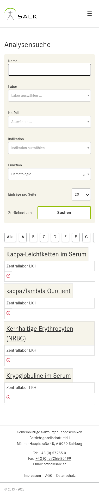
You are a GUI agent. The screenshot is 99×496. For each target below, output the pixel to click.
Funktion (15, 165)
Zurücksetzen (20, 212)
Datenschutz (65, 475)
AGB (48, 475)
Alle (10, 236)
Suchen (64, 212)
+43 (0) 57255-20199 (53, 458)
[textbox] (49, 95)
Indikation (16, 139)
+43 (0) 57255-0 (52, 453)
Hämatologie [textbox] (48, 174)
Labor (12, 87)
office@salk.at (55, 464)
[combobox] (49, 96)
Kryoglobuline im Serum (38, 376)
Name (12, 61)
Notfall (13, 113)
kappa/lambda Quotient (38, 291)
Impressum (32, 475)
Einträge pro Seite (22, 194)
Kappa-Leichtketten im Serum (46, 254)
